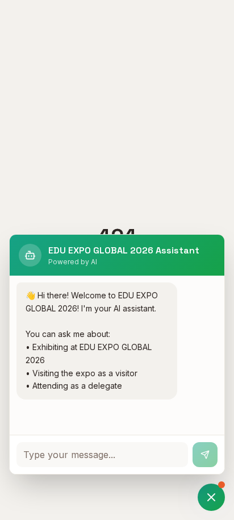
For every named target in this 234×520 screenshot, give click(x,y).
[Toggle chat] (211, 497)
